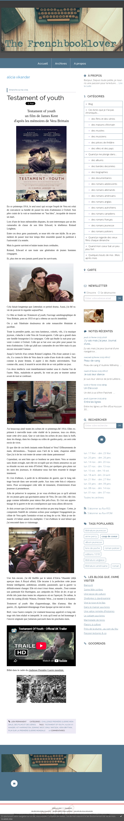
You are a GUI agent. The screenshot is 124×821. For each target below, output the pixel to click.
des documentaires (101, 177)
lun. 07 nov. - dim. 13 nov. (97, 466)
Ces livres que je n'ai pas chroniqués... (99, 111)
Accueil (43, 63)
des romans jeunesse (102, 225)
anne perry (91, 536)
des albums (97, 160)
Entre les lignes (92, 401)
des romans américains (103, 195)
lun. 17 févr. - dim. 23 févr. (97, 453)
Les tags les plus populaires (83, 811)
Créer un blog (57, 808)
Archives (61, 63)
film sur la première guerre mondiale (26, 730)
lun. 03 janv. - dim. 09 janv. (97, 483)
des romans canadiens (103, 213)
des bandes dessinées (103, 166)
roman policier (112, 548)
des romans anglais (101, 201)
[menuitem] (42, 63)
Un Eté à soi (91, 388)
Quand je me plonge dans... (102, 154)
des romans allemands (103, 189)
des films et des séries (25, 725)
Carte (91, 269)
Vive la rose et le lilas (94, 602)
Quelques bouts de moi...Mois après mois (102, 256)
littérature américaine (96, 565)
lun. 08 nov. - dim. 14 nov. (97, 488)
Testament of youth (35, 98)
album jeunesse (93, 542)
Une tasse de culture (95, 593)
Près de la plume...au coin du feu (101, 628)
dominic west (38, 727)
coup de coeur (109, 536)
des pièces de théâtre (102, 142)
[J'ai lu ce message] (121, 816)
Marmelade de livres (94, 619)
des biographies (99, 172)
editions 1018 (92, 554)
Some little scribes (93, 589)
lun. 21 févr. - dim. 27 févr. (97, 479)
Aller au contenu (9, 2)
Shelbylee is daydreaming (97, 598)
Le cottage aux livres (94, 615)
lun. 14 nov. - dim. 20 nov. (97, 462)
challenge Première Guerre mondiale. (46, 670)
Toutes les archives (94, 497)
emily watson (51, 727)
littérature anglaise (94, 559)
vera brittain (65, 727)
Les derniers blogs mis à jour (41, 811)
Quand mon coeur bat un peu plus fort (102, 248)
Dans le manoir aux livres (97, 606)
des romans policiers (102, 231)
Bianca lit (88, 585)
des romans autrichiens (103, 207)
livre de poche (92, 548)
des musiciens (98, 136)
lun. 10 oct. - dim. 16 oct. (96, 470)
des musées (97, 130)
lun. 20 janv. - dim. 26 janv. (97, 457)
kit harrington (23, 727)
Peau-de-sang (92, 360)
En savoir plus (6, 818)
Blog (90, 103)
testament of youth (54, 725)
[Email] (102, 439)
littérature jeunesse (95, 530)
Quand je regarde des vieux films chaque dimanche (101, 239)
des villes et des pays (102, 148)
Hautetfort (68, 808)
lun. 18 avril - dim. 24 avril (97, 475)
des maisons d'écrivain (103, 124)
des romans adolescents (104, 183)
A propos (80, 63)
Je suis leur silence (94, 374)
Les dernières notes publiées (62, 811)
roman (115, 565)
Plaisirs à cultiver (92, 624)
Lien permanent (18, 722)
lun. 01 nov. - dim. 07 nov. (97, 492)
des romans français (102, 219)
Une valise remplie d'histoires (99, 611)
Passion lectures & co (95, 633)
